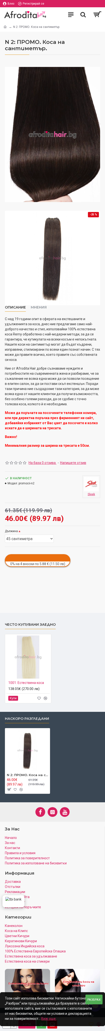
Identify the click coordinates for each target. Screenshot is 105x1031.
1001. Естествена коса (26, 683)
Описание (15, 307)
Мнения (39, 307)
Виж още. (48, 1019)
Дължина (11, 531)
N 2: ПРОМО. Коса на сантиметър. (27, 775)
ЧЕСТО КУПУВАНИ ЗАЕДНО (30, 625)
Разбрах (94, 999)
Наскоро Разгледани (27, 719)
